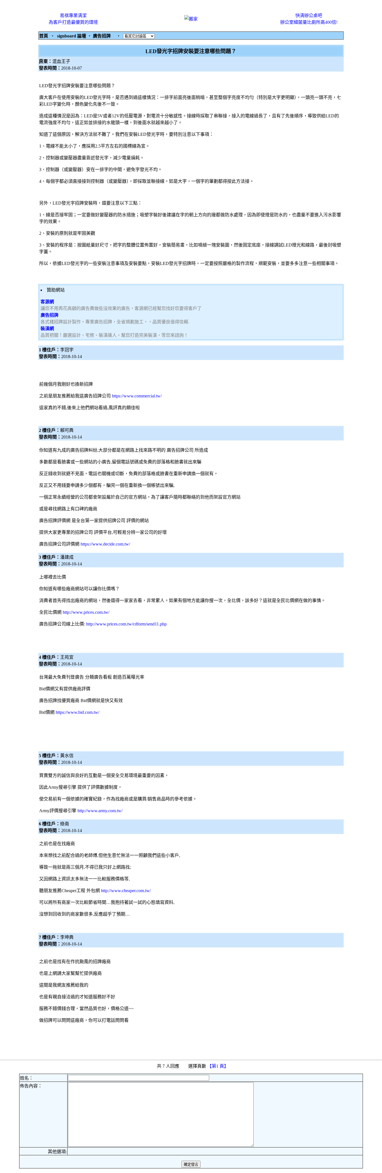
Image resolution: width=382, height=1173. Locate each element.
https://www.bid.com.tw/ (77, 712)
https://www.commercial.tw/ (137, 396)
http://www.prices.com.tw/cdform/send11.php (126, 624)
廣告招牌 (49, 315)
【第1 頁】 (218, 1066)
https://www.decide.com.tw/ (105, 544)
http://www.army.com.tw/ (99, 810)
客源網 (47, 301)
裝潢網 (47, 328)
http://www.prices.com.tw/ (86, 612)
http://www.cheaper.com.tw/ (126, 890)
